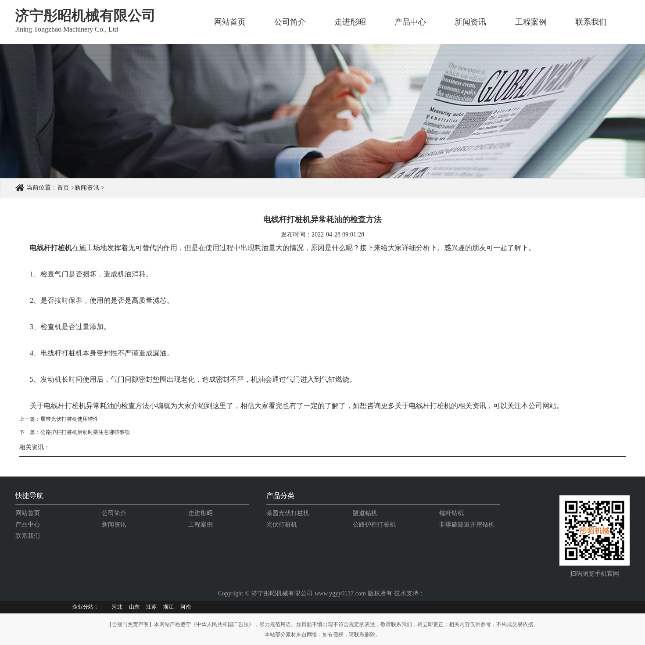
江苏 (151, 607)
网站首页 (230, 22)
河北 (117, 607)
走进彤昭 (350, 22)
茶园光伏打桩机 (287, 513)
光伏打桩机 (281, 524)
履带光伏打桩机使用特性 (69, 419)
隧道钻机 (365, 513)
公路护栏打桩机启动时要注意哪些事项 (85, 432)
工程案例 (531, 22)
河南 (185, 607)
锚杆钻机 (451, 513)
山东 (134, 607)
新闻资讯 (470, 22)
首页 (63, 187)
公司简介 (290, 22)
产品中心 (410, 22)
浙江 (168, 607)
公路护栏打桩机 (374, 524)
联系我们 (591, 22)
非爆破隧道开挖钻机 (466, 524)
